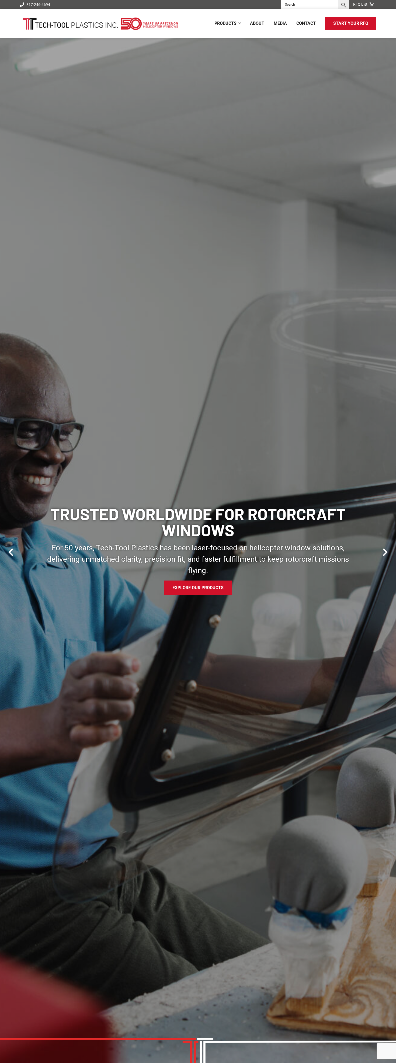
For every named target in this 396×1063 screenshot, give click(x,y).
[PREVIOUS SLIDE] (11, 552)
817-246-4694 (38, 4)
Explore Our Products (198, 587)
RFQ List (360, 4)
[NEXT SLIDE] (385, 552)
